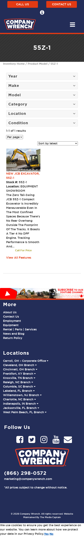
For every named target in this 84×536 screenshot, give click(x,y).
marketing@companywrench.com (28, 479)
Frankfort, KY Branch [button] (18, 373)
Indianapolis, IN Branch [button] (20, 403)
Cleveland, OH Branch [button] (19, 365)
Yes (46, 533)
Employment (12, 320)
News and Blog (13, 333)
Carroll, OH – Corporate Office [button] (25, 360)
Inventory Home (14, 63)
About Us (10, 312)
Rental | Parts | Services (20, 329)
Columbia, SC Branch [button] (18, 386)
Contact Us (61, 4)
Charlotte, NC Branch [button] (18, 399)
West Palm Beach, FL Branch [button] (24, 412)
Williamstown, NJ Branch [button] (21, 395)
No (51, 533)
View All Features (18, 257)
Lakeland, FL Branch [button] (18, 390)
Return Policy (12, 338)
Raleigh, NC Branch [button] (17, 382)
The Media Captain (50, 517)
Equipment (11, 325)
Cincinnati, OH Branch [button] (19, 369)
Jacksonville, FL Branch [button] (20, 408)
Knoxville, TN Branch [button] (18, 378)
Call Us (22, 4)
